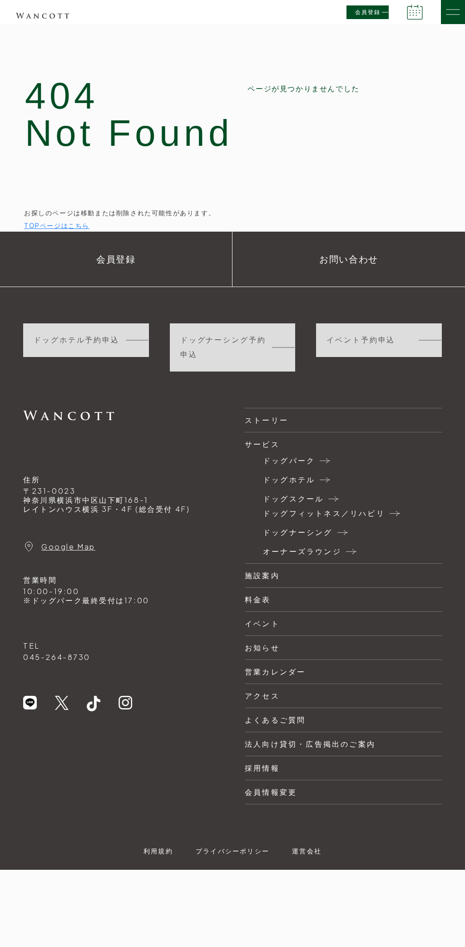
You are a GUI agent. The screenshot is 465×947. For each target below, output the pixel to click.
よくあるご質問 (275, 719)
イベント (262, 623)
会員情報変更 (271, 792)
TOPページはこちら (56, 225)
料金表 (258, 599)
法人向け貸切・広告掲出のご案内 (310, 744)
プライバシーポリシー (232, 851)
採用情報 (262, 768)
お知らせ (262, 647)
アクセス (262, 695)
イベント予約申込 (360, 340)
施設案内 (262, 575)
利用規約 (158, 851)
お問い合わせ (348, 259)
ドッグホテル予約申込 (76, 340)
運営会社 (307, 851)
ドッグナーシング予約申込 (223, 347)
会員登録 (368, 12)
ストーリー (266, 420)
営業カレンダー (275, 671)
